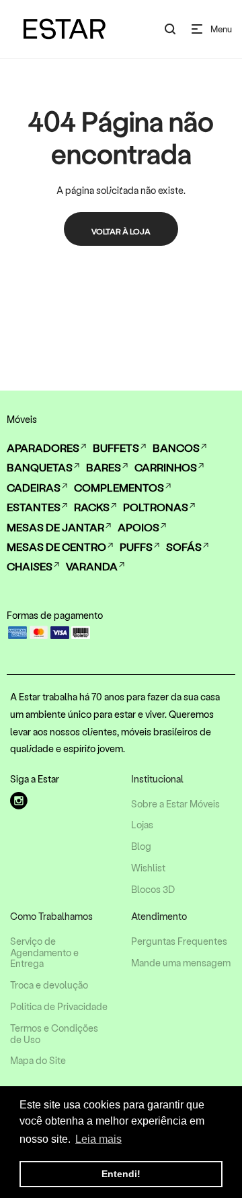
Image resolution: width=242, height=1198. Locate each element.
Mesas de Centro (56, 546)
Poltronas (155, 506)
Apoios (138, 527)
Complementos (119, 487)
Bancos (176, 447)
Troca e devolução (49, 985)
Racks (92, 506)
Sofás (184, 546)
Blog (141, 846)
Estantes (34, 506)
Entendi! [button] (121, 1173)
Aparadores (43, 447)
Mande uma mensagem (181, 963)
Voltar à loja (121, 231)
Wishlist (148, 868)
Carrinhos (165, 467)
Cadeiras (34, 487)
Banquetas (40, 467)
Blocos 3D (153, 889)
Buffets (116, 447)
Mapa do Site (38, 1060)
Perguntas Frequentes (179, 941)
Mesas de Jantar (55, 527)
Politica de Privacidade (59, 1006)
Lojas (142, 825)
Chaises (29, 566)
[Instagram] (19, 800)
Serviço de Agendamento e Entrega (44, 953)
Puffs (136, 546)
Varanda (92, 566)
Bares (103, 467)
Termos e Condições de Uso (54, 1034)
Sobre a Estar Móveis (175, 804)
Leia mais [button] (98, 1139)
